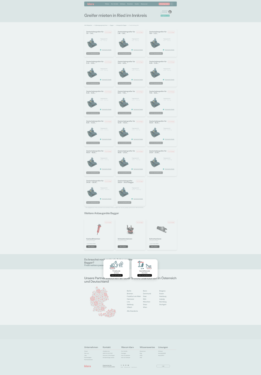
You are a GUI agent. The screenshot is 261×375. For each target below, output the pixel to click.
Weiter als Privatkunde (116, 275)
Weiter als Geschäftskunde (145, 275)
